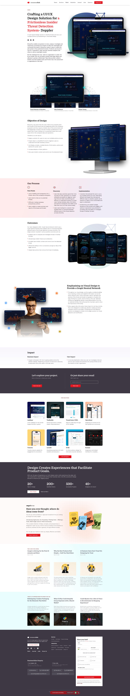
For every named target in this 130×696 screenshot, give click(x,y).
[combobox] (78, 649)
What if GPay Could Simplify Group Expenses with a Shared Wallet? (64, 601)
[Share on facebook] (28, 40)
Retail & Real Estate (59, 649)
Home (55, 2)
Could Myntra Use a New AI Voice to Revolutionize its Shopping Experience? (91, 601)
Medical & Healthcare (54, 645)
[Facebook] (31, 648)
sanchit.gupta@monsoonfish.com (39, 673)
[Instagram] (37, 648)
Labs (84, 2)
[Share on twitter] (31, 40)
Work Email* (93, 647)
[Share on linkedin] (33, 40)
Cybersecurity (53, 647)
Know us (90, 2)
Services (61, 2)
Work (66, 2)
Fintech (61, 645)
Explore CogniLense (33, 535)
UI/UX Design (58, 639)
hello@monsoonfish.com (63, 673)
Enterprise (65, 645)
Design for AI (66, 649)
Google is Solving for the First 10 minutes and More (38, 552)
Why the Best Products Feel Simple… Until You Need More (64, 552)
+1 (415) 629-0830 (45, 670)
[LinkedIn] (28, 648)
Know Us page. (79, 683)
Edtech (70, 645)
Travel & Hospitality (60, 647)
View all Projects (65, 456)
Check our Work (44, 491)
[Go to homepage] (33, 2)
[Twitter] (34, 648)
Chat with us (33, 670)
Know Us (44, 651)
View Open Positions (33, 644)
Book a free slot (36, 385)
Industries (73, 2)
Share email (75, 385)
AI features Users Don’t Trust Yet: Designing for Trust (91, 552)
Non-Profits (67, 647)
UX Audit (52, 639)
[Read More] (38, 569)
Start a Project (33, 491)
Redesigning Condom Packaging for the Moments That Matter (38, 600)
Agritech (52, 649)
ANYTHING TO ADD (81, 667)
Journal (80, 2)
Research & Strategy (64, 639)
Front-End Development (55, 641)
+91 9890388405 (69, 670)
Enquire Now (98, 2)
